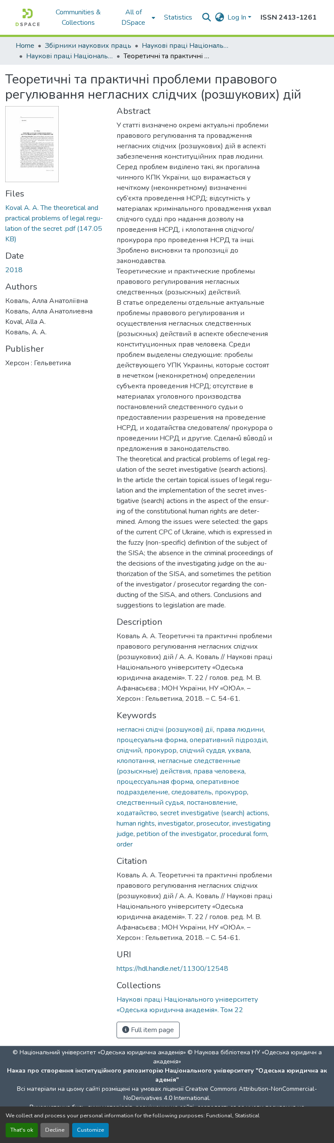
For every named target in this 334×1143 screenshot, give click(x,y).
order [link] (125, 844)
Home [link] (25, 45)
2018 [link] (14, 270)
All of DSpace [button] (133, 17)
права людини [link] (240, 729)
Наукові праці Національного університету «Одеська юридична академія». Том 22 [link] (69, 56)
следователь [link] (191, 792)
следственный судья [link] (150, 802)
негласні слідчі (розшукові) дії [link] (165, 729)
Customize (90, 1130)
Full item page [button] (151, 1030)
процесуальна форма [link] (152, 740)
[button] (28, 17)
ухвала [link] (239, 750)
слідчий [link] (129, 750)
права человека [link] (219, 771)
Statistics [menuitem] (178, 17)
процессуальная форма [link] (155, 781)
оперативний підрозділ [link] (228, 740)
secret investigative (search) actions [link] (214, 813)
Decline (54, 1130)
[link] (55, 223)
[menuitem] (136, 17)
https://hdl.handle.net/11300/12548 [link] (172, 968)
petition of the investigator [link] (177, 834)
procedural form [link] (243, 834)
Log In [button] (237, 17)
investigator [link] (176, 823)
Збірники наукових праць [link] (88, 45)
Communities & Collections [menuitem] (78, 17)
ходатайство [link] (137, 813)
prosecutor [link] (213, 823)
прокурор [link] (160, 750)
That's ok (21, 1130)
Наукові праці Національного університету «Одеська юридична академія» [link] (185, 45)
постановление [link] (211, 802)
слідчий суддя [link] (202, 750)
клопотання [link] (135, 761)
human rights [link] (136, 823)
